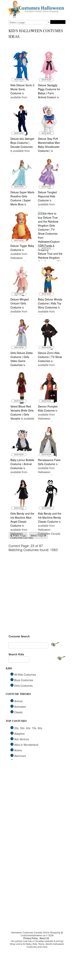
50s (22, 728)
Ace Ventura (21, 739)
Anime (18, 750)
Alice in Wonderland (26, 745)
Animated (20, 707)
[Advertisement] (37, 589)
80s (40, 728)
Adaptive (19, 733)
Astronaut (20, 756)
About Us (44, 938)
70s (34, 728)
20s (16, 728)
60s (28, 728)
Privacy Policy (30, 938)
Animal (18, 701)
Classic (18, 712)
